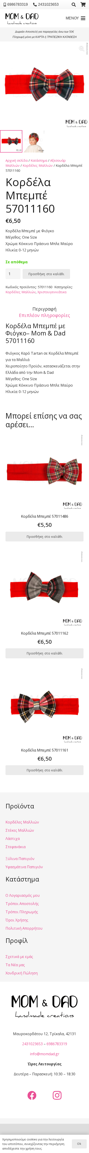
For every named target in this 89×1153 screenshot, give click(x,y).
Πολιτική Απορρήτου (23, 928)
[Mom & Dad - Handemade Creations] (22, 18)
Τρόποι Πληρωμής (21, 911)
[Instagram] (57, 1095)
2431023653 (32, 1043)
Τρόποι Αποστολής (22, 903)
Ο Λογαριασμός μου (22, 895)
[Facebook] (32, 1095)
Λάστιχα (12, 838)
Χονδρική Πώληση (21, 973)
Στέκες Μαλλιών (19, 830)
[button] (73, 4)
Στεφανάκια (15, 846)
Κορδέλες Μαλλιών (38, 165)
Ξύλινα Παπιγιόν (19, 858)
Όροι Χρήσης (16, 920)
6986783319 (57, 1043)
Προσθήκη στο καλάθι (46, 274)
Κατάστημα (39, 160)
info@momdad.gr (44, 1053)
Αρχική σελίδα (16, 160)
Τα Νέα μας (15, 964)
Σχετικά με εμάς (19, 956)
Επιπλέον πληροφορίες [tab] (44, 315)
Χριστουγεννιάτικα (51, 292)
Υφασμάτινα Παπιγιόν (24, 866)
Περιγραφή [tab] (44, 309)
